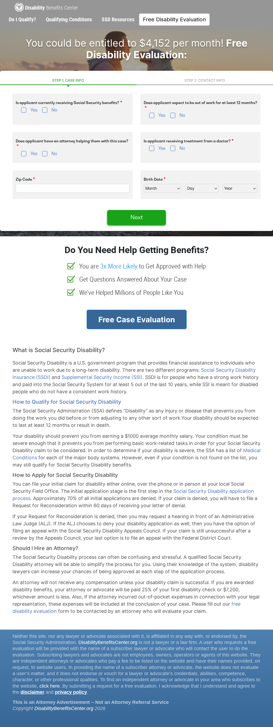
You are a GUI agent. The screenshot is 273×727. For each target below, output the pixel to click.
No (54, 110)
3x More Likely (118, 266)
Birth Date (153, 179)
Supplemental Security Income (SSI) (102, 377)
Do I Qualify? (22, 19)
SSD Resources (118, 19)
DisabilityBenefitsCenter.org (107, 642)
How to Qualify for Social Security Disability (67, 402)
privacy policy (71, 692)
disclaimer (32, 692)
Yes (33, 110)
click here (49, 686)
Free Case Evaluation (136, 319)
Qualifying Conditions (69, 19)
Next (136, 217)
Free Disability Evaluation (174, 19)
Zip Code (24, 179)
